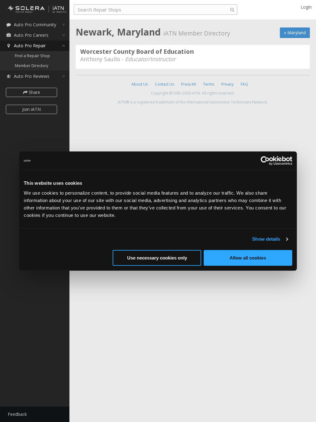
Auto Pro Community (35, 24)
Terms (208, 84)
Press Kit (188, 84)
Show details (266, 239)
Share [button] (33, 92)
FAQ (244, 84)
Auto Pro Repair (30, 46)
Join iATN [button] (31, 109)
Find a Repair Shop (32, 55)
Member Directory (31, 65)
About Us (139, 84)
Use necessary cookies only (157, 257)
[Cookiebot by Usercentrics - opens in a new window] (265, 160)
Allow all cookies (248, 257)
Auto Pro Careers (31, 35)
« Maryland (295, 33)
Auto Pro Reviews (31, 76)
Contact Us (164, 84)
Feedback (17, 414)
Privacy (227, 84)
